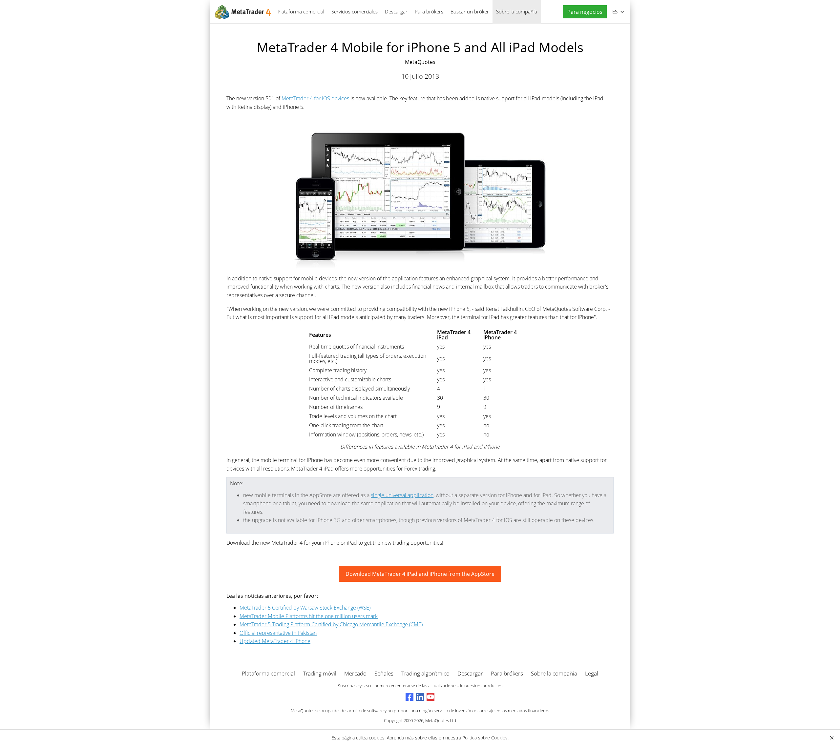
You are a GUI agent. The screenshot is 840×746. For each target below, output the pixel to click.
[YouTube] (430, 697)
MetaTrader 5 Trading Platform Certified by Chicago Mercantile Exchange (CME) (331, 624)
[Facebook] (409, 697)
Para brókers (429, 11)
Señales (383, 673)
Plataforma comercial (301, 11)
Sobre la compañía (516, 11)
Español (614, 11)
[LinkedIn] (420, 697)
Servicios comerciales (354, 11)
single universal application (402, 495)
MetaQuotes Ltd (440, 720)
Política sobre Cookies (485, 738)
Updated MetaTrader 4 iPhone (275, 641)
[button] (583, 12)
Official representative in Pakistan (278, 632)
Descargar (396, 11)
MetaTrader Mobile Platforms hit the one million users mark (309, 616)
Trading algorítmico (425, 673)
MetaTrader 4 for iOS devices (315, 98)
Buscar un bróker (470, 11)
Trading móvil (319, 673)
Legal (591, 673)
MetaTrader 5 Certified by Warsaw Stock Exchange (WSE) (305, 607)
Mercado (355, 673)
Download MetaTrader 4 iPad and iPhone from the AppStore (420, 573)
